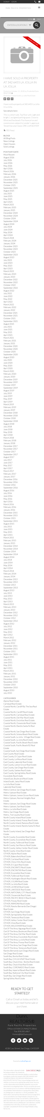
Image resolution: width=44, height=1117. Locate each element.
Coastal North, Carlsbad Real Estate (19, 715)
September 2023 (10, 254)
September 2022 (10, 288)
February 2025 (9, 207)
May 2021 (7, 332)
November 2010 (10, 682)
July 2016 (7, 493)
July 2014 (7, 560)
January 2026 (9, 177)
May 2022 (7, 299)
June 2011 (7, 662)
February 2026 (9, 174)
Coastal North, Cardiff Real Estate (18, 712)
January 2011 (9, 676)
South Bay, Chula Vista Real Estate (18, 964)
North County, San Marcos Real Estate (19, 845)
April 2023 (8, 268)
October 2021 (9, 318)
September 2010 (10, 687)
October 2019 (9, 385)
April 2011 (8, 668)
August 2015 (8, 524)
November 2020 (10, 349)
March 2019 (8, 404)
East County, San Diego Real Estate (18, 767)
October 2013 (9, 585)
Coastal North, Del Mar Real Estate (18, 717)
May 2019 (7, 399)
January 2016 (9, 510)
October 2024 (9, 218)
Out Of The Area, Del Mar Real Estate (19, 934)
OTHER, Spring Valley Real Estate (17, 914)
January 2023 (9, 277)
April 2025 (8, 202)
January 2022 (9, 310)
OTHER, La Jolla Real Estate (15, 884)
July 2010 (7, 693)
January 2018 (9, 443)
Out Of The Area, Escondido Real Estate (20, 937)
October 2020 (9, 351)
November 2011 (10, 648)
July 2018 (7, 426)
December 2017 (10, 446)
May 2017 (7, 465)
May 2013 (7, 598)
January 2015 (9, 543)
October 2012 (9, 618)
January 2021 (9, 343)
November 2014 (10, 549)
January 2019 (9, 410)
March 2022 (8, 304)
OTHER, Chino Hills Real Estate (17, 862)
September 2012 (10, 621)
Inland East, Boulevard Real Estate (18, 778)
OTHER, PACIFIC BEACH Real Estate (19, 898)
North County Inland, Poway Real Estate (20, 820)
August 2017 (8, 457)
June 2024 (7, 229)
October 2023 (9, 252)
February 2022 (9, 307)
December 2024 (10, 213)
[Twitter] (19, 1040)
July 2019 (7, 393)
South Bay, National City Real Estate (18, 973)
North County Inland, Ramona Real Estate (21, 823)
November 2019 (10, 382)
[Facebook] (13, 1040)
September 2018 (10, 421)
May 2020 (7, 365)
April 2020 (8, 368)
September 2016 (10, 487)
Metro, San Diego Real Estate (16, 812)
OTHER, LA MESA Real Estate (16, 887)
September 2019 (10, 388)
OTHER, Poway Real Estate (15, 901)
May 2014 (7, 565)
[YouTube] (25, 1040)
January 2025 (9, 210)
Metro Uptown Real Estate (15, 792)
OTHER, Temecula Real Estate (16, 917)
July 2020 (7, 360)
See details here (10, 111)
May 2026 (7, 166)
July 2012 (7, 626)
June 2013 (7, 596)
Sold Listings (8, 146)
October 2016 (9, 485)
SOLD (39, 19)
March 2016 (8, 504)
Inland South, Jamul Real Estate (16, 781)
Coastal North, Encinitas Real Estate (19, 720)
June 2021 (7, 329)
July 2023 (7, 260)
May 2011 (7, 665)
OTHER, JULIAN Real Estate (15, 881)
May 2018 (7, 432)
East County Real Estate (13, 754)
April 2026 (8, 168)
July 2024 (7, 227)
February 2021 (9, 340)
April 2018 (8, 435)
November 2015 (10, 515)
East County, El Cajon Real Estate (17, 756)
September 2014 (10, 554)
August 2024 (8, 224)
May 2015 (7, 532)
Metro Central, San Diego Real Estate (19, 790)
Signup (6, 2)
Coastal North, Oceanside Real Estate (19, 723)
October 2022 (9, 285)
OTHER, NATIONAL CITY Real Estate (19, 892)
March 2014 (8, 571)
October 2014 (9, 551)
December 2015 (10, 513)
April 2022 (8, 302)
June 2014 (7, 562)
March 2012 (8, 637)
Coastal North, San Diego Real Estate (19, 731)
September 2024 (10, 221)
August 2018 (8, 424)
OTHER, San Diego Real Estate (16, 912)
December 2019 (10, 379)
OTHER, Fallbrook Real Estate (16, 876)
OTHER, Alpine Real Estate (15, 853)
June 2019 (7, 396)
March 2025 (8, 204)
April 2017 (8, 468)
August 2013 (8, 590)
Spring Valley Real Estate (14, 978)
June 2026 (7, 163)
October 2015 (9, 518)
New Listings (9, 141)
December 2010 (10, 679)
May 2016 (7, 499)
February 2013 (9, 607)
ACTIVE (30, 19)
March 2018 (8, 438)
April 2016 (8, 501)
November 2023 (10, 249)
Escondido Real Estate (13, 776)
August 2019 (8, 390)
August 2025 (8, 191)
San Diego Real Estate (13, 953)
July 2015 (7, 526)
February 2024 (9, 240)
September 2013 (10, 587)
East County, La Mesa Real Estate (17, 759)
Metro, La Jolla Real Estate (15, 809)
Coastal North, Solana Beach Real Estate (20, 734)
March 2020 (8, 371)
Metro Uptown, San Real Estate (16, 806)
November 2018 (10, 415)
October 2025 (9, 185)
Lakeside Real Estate (12, 787)
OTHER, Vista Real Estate (14, 923)
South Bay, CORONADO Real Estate (19, 967)
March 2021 (8, 338)
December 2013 (10, 579)
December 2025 (10, 180)
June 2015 (7, 529)
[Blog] (31, 1040)
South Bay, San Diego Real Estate (17, 976)
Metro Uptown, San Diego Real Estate (19, 803)
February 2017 (9, 474)
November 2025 (10, 182)
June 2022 (7, 296)
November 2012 (10, 615)
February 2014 (9, 573)
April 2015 (8, 535)
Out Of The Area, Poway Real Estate (19, 942)
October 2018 (9, 418)
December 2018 (10, 413)
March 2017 (8, 471)
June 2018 (7, 429)
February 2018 (9, 440)
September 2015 (10, 521)
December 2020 (10, 346)
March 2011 (8, 671)
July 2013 (7, 593)
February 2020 (9, 374)
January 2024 (9, 243)
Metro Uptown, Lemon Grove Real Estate (21, 795)
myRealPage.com (25, 1061)
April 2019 (8, 402)
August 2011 (8, 657)
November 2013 (10, 582)
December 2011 (10, 646)
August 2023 (8, 257)
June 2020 (7, 363)
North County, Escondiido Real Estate (19, 840)
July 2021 (7, 327)
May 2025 (7, 199)
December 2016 (10, 479)
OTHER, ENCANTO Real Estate (17, 867)
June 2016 (7, 496)
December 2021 (10, 313)
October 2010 (9, 684)
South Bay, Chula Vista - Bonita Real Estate (21, 962)
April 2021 (8, 335)
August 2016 (8, 490)
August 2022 (8, 291)
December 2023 (10, 246)
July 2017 (7, 460)
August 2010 (8, 690)
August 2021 (8, 324)
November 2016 (10, 482)
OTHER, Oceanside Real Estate (17, 895)
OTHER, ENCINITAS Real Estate (17, 870)
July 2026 (7, 160)
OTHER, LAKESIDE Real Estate (17, 889)
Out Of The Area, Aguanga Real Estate (19, 928)
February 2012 (9, 640)
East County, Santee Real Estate (17, 770)
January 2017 (9, 476)
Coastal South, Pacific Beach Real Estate (20, 742)
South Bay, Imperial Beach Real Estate (19, 970)
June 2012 (7, 629)
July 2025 (7, 193)
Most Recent (8, 154)
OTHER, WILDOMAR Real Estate (17, 926)
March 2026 (8, 171)
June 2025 (7, 196)
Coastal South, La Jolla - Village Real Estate (21, 737)
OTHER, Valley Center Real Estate (18, 920)
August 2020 (8, 357)
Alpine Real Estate (11, 701)
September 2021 (10, 321)
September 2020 (10, 354)
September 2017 (10, 454)
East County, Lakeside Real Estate (17, 762)
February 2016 (9, 507)
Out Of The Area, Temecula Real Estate (20, 948)
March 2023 (8, 271)
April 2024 (8, 235)
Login (14, 2)
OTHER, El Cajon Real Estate (16, 865)
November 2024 (10, 216)
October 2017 (9, 451)
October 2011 (9, 651)
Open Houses (9, 144)
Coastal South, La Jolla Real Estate (23, 96)
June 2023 (7, 263)
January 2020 (9, 376)
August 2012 (8, 624)
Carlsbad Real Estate (12, 704)
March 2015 (8, 537)
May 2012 (7, 632)
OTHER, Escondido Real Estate (16, 873)
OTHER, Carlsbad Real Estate (16, 859)
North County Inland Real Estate (17, 817)
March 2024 (8, 238)
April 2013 (8, 601)
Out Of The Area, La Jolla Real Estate (19, 939)
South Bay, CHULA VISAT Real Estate (19, 959)
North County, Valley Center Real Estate (20, 848)
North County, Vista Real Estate (17, 851)
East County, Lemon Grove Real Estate (19, 765)
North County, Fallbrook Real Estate (18, 842)
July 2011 (7, 660)
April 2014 (8, 568)
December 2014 (10, 546)
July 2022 (7, 293)
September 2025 (10, 188)
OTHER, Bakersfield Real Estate (17, 856)
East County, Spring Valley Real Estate (19, 773)
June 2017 (7, 462)
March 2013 (8, 604)
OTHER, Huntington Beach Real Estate (20, 878)
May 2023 (7, 265)
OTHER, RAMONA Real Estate (16, 903)
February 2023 (9, 274)
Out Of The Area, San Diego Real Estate (20, 945)
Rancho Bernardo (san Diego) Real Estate (21, 951)
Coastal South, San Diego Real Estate (19, 751)
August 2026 (8, 157)
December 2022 (10, 279)
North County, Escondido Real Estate (19, 837)
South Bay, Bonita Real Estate (16, 956)
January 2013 (9, 610)
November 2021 (10, 315)
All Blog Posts (9, 138)
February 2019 (9, 407)
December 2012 (10, 612)
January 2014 (9, 576)
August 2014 (8, 557)
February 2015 (9, 540)
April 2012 (8, 635)
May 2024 (7, 232)
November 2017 (10, 449)
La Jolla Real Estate (11, 784)
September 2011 (10, 654)
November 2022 (10, 282)
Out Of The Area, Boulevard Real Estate (20, 931)
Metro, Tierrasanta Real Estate (16, 815)
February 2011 (9, 673)
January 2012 (9, 643)
